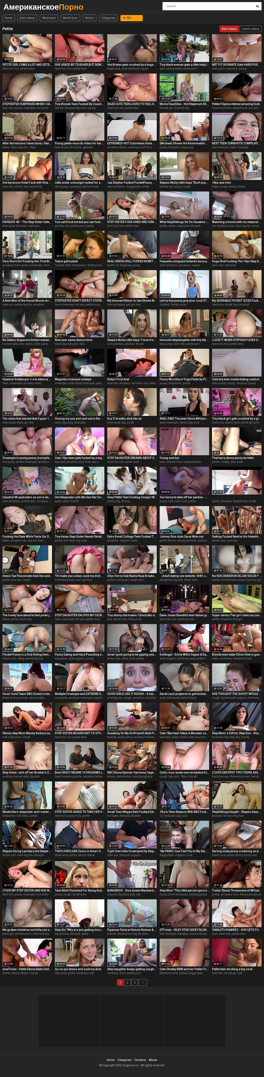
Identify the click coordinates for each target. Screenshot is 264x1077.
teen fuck (181, 501)
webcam (170, 815)
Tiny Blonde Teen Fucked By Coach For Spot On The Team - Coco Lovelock (79, 104)
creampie (75, 186)
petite (163, 226)
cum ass (232, 540)
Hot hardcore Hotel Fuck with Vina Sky (27, 182)
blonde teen (174, 461)
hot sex (80, 304)
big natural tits (33, 186)
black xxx (218, 422)
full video (22, 815)
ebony (111, 776)
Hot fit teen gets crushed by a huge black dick (132, 64)
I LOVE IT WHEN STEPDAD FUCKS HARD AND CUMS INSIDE (237, 340)
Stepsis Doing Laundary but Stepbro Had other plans (27, 851)
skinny (183, 422)
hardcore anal (186, 658)
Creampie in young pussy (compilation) (27, 458)
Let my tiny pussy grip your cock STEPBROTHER (184, 300)
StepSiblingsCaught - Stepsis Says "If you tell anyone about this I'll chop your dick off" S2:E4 (237, 811)
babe (233, 147)
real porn (231, 68)
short (183, 304)
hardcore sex (185, 619)
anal (57, 422)
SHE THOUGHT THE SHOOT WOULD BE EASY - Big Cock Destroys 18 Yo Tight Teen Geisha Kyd (237, 693)
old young (61, 186)
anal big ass (115, 697)
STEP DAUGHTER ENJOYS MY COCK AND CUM (79, 615)
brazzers (174, 147)
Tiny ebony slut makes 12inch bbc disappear (132, 615)
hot (17, 68)
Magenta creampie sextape (73, 379)
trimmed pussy (64, 579)
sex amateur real (223, 226)
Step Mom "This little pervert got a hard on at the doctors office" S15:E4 (184, 890)
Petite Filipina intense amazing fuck (236, 104)
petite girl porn (250, 422)
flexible (136, 815)
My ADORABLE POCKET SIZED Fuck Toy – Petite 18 (237, 300)
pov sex (16, 579)
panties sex (62, 226)
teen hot (7, 68)
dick (82, 343)
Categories (108, 18)
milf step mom (12, 737)
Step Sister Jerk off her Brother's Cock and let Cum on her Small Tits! (27, 772)
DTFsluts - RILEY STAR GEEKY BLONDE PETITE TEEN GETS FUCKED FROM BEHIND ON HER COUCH (184, 929)
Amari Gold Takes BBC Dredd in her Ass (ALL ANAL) (27, 693)
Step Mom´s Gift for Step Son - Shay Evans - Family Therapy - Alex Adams (237, 733)
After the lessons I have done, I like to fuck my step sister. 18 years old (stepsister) (27, 143)
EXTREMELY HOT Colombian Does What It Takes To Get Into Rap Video (132, 143)
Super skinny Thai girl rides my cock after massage (237, 615)
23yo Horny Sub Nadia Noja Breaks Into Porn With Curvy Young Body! (132, 576)
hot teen (21, 226)
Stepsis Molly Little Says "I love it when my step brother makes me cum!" (132, 340)
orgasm (125, 540)
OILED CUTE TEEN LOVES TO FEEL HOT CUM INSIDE (132, 104)
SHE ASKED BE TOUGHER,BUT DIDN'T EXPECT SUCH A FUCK (79, 64)
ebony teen (232, 422)
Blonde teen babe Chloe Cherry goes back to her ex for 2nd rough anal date (237, 654)
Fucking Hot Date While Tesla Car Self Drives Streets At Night (27, 536)
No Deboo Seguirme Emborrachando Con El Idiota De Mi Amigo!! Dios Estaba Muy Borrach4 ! (27, 340)
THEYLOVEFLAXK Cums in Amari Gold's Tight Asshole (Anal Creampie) (79, 851)
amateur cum (230, 894)
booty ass (25, 619)
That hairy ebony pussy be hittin (233, 458)
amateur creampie (49, 501)
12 (161, 815)
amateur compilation (51, 461)
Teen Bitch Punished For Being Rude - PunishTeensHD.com (79, 890)
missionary (36, 265)
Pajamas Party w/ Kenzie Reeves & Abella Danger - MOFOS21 (132, 929)
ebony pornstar (187, 540)
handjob (243, 147)
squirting (67, 422)
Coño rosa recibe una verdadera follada (184, 772)
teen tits (7, 186)
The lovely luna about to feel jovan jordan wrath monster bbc (27, 615)
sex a (95, 461)
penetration (124, 776)
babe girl (8, 933)
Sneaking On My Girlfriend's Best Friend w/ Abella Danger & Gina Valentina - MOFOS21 (132, 733)
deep (85, 933)
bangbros (166, 579)
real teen (34, 226)
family (175, 304)
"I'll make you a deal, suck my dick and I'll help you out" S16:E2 (79, 576)
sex (174, 619)
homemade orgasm (234, 697)
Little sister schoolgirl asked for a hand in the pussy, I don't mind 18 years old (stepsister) (79, 182)
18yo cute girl (189, 776)
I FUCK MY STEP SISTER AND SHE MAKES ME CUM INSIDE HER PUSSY (27, 890)
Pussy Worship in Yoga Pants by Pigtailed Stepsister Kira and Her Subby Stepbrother (184, 379)
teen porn (218, 68)
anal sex (112, 383)
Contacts (140, 1060)
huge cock (113, 68)
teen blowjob (220, 147)
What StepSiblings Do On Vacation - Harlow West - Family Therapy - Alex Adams (184, 222)
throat (140, 343)
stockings (230, 973)
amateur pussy (246, 383)
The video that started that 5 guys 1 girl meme (27, 418)
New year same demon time (73, 340)
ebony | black (236, 186)
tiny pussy (166, 343)
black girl (22, 422)
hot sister (43, 108)
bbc (138, 894)
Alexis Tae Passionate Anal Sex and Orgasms (27, 576)
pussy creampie (25, 108)
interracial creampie (81, 383)
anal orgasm (168, 658)
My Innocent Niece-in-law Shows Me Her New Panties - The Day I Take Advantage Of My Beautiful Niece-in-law (132, 300)
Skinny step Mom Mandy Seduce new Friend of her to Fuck (27, 733)
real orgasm (76, 658)
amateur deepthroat (234, 501)
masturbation (192, 461)
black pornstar (169, 973)
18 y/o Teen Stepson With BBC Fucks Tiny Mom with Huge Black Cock (184, 811)
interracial (8, 422)
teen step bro (19, 147)
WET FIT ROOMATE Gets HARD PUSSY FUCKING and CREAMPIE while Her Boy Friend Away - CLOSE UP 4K (237, 64)
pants (186, 383)
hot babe (113, 815)
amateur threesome (147, 737)
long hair (238, 815)
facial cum (9, 855)
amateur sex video (144, 383)
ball (240, 973)
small (154, 147)
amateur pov (23, 933)
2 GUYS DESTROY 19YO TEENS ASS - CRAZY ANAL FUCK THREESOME (237, 772)
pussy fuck (167, 501)
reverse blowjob (199, 933)
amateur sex (18, 540)
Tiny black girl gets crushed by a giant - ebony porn (237, 418)
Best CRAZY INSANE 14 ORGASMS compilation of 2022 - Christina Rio (79, 772)
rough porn (137, 579)
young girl (122, 579)
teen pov (8, 304)
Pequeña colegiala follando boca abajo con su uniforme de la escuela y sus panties (184, 261)
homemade (21, 776)
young (243, 68)
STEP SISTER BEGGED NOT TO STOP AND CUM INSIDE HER (79, 733)
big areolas (62, 933)
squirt (144, 68)
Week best (49, 18)
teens (29, 343)
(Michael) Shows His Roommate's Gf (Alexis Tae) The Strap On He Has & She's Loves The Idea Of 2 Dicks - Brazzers (184, 143)
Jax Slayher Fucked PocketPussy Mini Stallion (132, 182)
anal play (80, 422)
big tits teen (140, 933)
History (89, 18)
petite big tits (23, 304)
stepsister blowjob (189, 226)
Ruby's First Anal (118, 379)
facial (163, 894)
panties (129, 343)
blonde (59, 108)
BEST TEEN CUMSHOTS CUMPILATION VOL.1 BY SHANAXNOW (237, 143)
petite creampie (96, 304)
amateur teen (32, 383)
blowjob (73, 343)
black (215, 186)
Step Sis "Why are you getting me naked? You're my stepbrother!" (79, 929)
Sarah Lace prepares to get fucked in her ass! (184, 693)
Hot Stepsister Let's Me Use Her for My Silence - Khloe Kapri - (79, 497)
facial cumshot (221, 108)
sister (6, 147)
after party (41, 343)
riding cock (135, 619)
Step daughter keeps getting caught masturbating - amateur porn (132, 969)
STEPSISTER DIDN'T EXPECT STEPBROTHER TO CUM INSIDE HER (79, 300)
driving (125, 501)
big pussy (188, 147)
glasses (88, 147)
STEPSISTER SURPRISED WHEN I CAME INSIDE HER (27, 104)
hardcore (218, 304)
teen (215, 265)
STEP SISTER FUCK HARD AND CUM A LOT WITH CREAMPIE (132, 222)
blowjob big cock (75, 108)
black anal (8, 697)
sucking (7, 776)
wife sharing (41, 933)
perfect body (90, 186)
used (134, 540)
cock (189, 855)
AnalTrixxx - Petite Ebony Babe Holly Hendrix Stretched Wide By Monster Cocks (27, 969)
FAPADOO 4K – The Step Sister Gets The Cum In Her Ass (27, 222)
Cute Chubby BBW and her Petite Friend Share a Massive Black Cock (184, 969)
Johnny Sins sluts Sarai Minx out (181, 536)
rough (187, 186)
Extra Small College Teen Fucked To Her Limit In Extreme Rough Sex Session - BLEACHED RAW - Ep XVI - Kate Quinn (132, 536)
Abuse (153, 1060)
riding (20, 658)
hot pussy (8, 461)
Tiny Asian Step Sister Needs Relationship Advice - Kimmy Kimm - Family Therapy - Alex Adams (79, 536)
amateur (257, 226)
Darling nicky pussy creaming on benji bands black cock (237, 851)
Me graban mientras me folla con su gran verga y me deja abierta (27, 929)
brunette (76, 147)
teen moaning (64, 776)
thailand (226, 619)
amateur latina (116, 147)
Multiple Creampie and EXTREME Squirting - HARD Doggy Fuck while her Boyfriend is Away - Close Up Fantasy (79, 693)
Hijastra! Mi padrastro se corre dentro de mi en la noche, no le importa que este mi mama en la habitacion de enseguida (27, 497)
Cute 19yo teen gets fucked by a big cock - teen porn (79, 458)
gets (162, 68)
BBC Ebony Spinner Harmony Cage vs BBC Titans (132, 772)
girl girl (130, 304)
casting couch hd (139, 147)
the (31, 422)
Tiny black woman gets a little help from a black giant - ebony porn (184, 64)
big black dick (126, 894)
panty (90, 226)
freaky (225, 461)
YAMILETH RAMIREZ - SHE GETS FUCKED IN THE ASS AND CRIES (237, 929)
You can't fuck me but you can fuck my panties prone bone (79, 222)
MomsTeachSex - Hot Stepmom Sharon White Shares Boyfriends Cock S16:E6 (184, 104)
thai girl (237, 619)
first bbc (49, 265)
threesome (94, 265)
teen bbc (165, 737)
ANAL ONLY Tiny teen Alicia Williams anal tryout (184, 418)
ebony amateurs (250, 894)
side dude (237, 461)
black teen (191, 579)
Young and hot (169, 458)
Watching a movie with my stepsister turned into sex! (237, 222)
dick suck (61, 973)
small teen (79, 894)
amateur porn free (79, 461)
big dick (178, 579)
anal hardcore (131, 68)
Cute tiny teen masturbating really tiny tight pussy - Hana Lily (237, 379)
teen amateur (116, 186)
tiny (138, 304)
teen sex (112, 855)
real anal (230, 265)
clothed (164, 304)
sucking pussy (198, 894)
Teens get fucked (66, 261)
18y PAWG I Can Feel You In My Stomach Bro (184, 851)
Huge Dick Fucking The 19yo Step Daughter (237, 261)
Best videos (27, 18)
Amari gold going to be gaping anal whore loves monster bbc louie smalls (132, 654)
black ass (61, 343)
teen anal (8, 226)
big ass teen (36, 540)
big (187, 108)
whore (18, 186)
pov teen (69, 540)
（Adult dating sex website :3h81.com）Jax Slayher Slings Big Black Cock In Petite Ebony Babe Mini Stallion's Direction (184, 576)
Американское (14, 7)
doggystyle (133, 186)
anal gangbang (142, 776)
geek (58, 501)
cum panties (115, 343)
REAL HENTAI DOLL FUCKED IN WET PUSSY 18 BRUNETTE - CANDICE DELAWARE (132, 261)
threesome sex (240, 776)
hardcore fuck (242, 658)
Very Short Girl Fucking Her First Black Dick (27, 261)
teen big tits (243, 226)
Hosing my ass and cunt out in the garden (79, 418)
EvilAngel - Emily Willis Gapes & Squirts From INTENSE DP (184, 654)
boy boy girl (254, 579)
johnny (202, 540)
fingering (126, 265)
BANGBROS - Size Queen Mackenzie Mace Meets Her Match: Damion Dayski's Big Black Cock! (132, 890)
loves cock (114, 658)
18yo (32, 147)
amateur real (85, 973)
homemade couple (233, 579)
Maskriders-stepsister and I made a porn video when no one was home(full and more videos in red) (27, 811)
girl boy (87, 579)
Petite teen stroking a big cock (232, 969)
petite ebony (168, 540)
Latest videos (250, 28)
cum (78, 579)
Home (9, 18)
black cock (120, 619)
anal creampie (169, 422)
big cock (194, 422)
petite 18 (113, 265)
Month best (70, 18)
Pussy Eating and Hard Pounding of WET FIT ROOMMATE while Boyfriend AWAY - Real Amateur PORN (79, 654)
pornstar (22, 697)
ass (223, 540)
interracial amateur (200, 737)
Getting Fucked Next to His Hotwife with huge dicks (237, 536)
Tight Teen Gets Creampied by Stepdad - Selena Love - (132, 851)
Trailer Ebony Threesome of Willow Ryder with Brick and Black (237, 890)
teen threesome (75, 265)
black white (179, 737)
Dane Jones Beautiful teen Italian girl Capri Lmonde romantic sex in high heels (184, 615)
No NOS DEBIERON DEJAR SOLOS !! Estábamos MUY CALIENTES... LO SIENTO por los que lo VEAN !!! (237, 576)
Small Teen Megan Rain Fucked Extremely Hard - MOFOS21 (132, 811)
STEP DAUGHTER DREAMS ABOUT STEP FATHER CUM (132, 458)
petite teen (27, 68)
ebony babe (174, 68)
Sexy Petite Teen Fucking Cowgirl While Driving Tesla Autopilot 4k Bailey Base (132, 497)
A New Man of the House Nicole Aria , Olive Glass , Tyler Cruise (27, 300)
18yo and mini (221, 182)
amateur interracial (14, 265)
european (61, 658)
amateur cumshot (144, 697)
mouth (33, 973)
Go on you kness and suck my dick (78, 969)
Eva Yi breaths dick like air (124, 418)
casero (195, 265)
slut (109, 619)
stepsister (175, 383)
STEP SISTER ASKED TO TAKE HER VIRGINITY (79, 811)
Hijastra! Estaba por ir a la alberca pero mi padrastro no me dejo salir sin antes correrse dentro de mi (27, 379)
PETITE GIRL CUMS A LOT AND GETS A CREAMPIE (27, 64)
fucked (59, 265)
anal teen (226, 658)
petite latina (188, 697)
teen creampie (64, 304)
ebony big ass (34, 658)
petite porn (190, 68)
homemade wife (13, 343)
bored (75, 501)
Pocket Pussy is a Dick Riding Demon (27, 654)
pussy (163, 147)
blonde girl (166, 108)
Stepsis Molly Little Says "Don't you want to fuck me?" (184, 182)
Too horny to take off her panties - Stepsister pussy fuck (184, 497)
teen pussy (62, 147)
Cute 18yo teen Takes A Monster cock (184, 733)
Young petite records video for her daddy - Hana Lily (79, 143)
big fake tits (232, 737)
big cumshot (241, 304)
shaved (179, 108)
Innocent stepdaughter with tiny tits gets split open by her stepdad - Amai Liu (184, 340)
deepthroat (240, 108)
